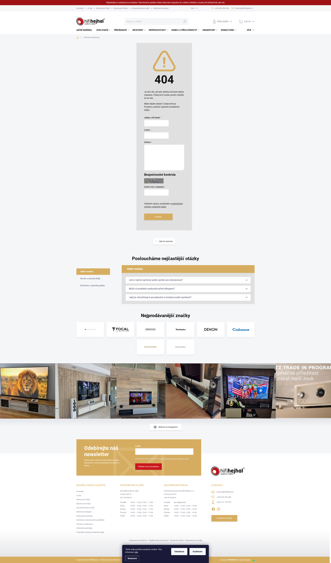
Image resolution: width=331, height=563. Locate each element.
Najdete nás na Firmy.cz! (159, 540)
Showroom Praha (121, 8)
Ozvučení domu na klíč (140, 8)
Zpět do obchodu (166, 241)
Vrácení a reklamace (84, 524)
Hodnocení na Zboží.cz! (138, 540)
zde (136, 552)
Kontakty (80, 8)
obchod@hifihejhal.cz (225, 492)
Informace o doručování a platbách (90, 520)
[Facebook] (213, 509)
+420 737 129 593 (224, 502)
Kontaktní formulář (224, 518)
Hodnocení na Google (193, 540)
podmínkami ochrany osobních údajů (174, 459)
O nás (90, 8)
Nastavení (132, 558)
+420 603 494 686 (224, 497)
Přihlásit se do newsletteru (148, 467)
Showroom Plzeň (103, 8)
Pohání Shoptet (244, 560)
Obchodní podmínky (84, 528)
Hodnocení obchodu (84, 516)
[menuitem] (85, 30)
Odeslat (158, 217)
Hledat (184, 21)
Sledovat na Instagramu (168, 427)
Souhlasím (197, 551)
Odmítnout (179, 551)
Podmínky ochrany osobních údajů (90, 532)
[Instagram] (218, 509)
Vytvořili (223, 560)
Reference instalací (160, 8)
